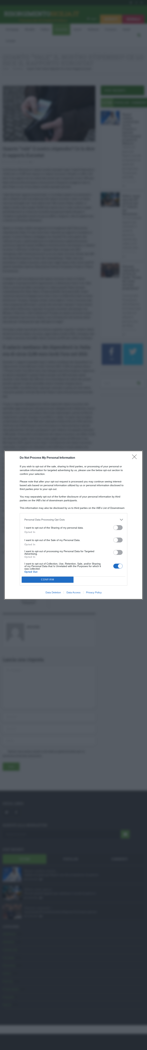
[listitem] (73, 520)
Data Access (73, 592)
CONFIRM (47, 579)
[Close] (135, 458)
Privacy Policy (94, 592)
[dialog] (73, 525)
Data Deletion (53, 592)
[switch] (118, 527)
